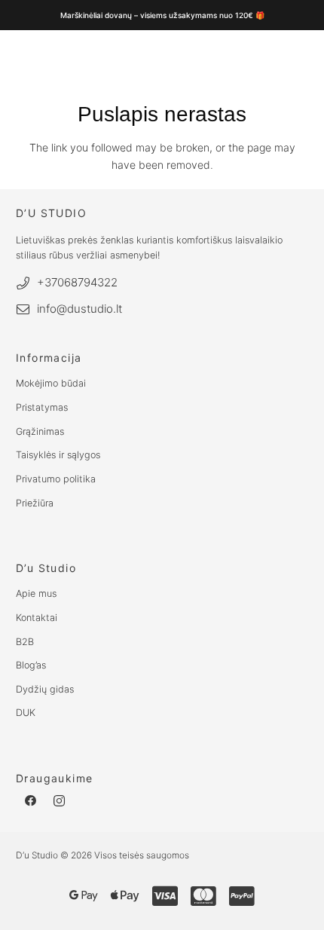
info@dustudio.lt (79, 308)
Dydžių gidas (45, 689)
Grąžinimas (40, 431)
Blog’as (31, 665)
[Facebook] (30, 801)
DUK (25, 712)
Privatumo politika (56, 479)
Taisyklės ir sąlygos (58, 454)
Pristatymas (42, 407)
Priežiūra (34, 503)
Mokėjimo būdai (51, 383)
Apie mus (36, 593)
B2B (25, 641)
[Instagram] (60, 801)
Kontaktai (36, 617)
